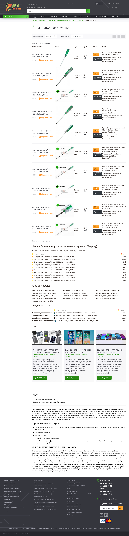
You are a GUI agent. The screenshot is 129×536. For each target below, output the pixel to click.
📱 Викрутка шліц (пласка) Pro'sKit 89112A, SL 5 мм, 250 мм (75, 313)
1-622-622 (106, 483)
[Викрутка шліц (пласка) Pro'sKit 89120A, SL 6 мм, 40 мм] (64, 210)
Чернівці (111, 528)
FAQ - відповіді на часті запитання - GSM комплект (79, 494)
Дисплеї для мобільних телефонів (44, 506)
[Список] (118, 36)
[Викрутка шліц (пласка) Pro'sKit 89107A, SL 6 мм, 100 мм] (64, 76)
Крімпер (6, 505)
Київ (38, 528)
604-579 (105, 481)
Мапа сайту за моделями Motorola (44, 298)
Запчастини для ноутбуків (11, 496)
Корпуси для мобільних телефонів (44, 499)
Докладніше (40, 378)
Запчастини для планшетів (11, 480)
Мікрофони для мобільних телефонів (45, 509)
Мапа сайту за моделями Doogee (44, 293)
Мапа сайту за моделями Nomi (43, 290)
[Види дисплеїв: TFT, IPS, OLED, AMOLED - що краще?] (79, 337)
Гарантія (54, 16)
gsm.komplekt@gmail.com (37, 7)
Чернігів (117, 528)
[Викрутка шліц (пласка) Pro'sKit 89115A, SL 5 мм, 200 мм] (64, 153)
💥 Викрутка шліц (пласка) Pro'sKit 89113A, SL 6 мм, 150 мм (53, 267)
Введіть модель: (38, 36)
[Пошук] (88, 11)
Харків (85, 528)
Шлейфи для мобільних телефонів (44, 494)
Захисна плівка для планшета (12, 491)
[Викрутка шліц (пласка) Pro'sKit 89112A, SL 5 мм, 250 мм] (64, 95)
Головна (35, 17)
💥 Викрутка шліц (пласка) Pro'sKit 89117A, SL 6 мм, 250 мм (53, 262)
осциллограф (8, 502)
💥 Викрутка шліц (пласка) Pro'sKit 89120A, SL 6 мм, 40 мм (53, 257)
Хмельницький (97, 528)
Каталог (115, 16)
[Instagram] (101, 515)
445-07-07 (106, 491)
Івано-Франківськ (13, 528)
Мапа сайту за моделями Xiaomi (43, 301)
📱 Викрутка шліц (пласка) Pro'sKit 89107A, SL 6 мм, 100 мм (75, 315)
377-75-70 (106, 489)
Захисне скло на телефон (11, 488)
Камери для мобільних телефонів (44, 491)
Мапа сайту (70, 501)
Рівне (68, 528)
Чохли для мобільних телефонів (13, 494)
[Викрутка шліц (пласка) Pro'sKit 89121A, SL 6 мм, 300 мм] (64, 229)
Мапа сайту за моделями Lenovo (106, 298)
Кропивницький (45, 528)
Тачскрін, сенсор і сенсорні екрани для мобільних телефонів (45, 503)
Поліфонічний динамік (40, 496)
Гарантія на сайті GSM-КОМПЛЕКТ (77, 485)
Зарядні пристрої (9, 485)
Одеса (64, 528)
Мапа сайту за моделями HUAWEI (107, 296)
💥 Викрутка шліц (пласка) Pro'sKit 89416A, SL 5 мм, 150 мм (53, 280)
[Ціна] (123, 36)
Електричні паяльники (10, 507)
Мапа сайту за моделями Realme (107, 290)
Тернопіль (79, 528)
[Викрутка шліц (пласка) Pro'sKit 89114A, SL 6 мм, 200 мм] (64, 133)
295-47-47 (106, 494)
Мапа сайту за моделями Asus (74, 290)
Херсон (90, 528)
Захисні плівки (38, 480)
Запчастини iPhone (9, 483)
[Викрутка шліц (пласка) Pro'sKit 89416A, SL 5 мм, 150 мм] (64, 57)
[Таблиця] (114, 36)
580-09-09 (106, 486)
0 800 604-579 (33, 4)
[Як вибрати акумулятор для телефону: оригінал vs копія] (47, 337)
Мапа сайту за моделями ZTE (42, 296)
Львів (52, 528)
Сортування (65, 36)
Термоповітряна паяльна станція (43, 483)
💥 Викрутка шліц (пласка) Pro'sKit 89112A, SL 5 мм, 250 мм (53, 275)
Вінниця (22, 528)
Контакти (65, 16)
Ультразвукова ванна (40, 485)
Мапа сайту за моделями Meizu (106, 293)
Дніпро (27, 528)
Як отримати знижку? (73, 498)
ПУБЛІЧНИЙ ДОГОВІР (73, 483)
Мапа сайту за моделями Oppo (74, 293)
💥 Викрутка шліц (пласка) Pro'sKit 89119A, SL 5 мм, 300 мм (53, 272)
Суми (73, 528)
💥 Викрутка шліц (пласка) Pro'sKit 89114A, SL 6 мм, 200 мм (53, 265)
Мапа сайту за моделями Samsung (75, 296)
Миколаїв (58, 528)
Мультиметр (7, 499)
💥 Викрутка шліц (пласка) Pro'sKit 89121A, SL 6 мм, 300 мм (53, 259)
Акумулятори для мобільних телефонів (45, 488)
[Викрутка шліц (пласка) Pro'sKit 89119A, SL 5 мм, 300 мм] (64, 191)
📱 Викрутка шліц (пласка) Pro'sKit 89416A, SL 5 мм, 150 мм (76, 321)
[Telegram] (106, 515)
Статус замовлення (100, 16)
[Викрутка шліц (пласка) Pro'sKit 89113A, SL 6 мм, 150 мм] (64, 114)
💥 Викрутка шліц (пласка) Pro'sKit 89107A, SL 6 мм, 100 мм (53, 270)
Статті (43, 16)
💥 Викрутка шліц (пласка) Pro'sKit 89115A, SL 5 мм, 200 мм (53, 278)
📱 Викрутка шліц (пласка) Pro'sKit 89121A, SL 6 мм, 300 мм (75, 318)
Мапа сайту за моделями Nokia (74, 298)
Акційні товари (71, 480)
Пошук (55, 36)
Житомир (33, 528)
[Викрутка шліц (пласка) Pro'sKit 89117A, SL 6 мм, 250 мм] (64, 172)
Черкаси (105, 528)
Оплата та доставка (80, 16)
